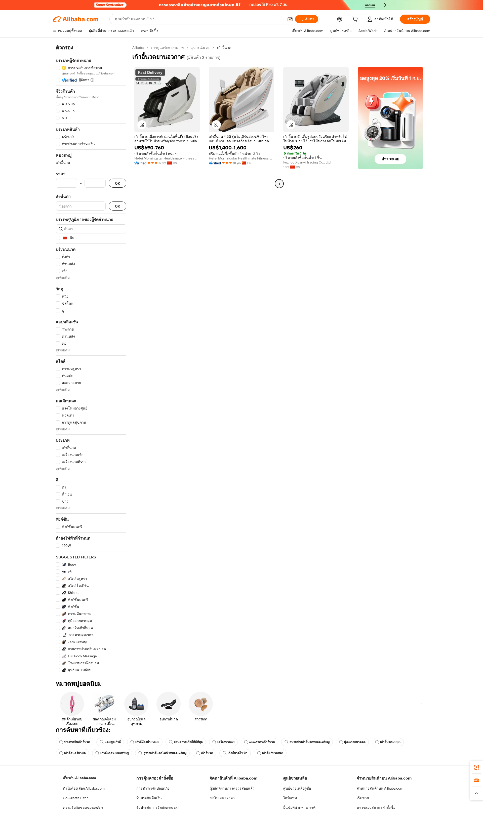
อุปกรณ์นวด (200, 48)
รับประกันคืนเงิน (149, 798)
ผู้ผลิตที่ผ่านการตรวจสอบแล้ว (232, 788)
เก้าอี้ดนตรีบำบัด (75, 753)
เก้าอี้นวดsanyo (390, 742)
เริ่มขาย (363, 798)
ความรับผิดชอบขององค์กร (83, 807)
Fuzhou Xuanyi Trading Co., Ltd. (307, 162)
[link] (476, 767)
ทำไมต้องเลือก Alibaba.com (84, 788)
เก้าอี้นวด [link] (224, 48)
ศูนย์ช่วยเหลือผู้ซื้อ (297, 788)
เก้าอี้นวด (207, 753)
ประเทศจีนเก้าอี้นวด (77, 742)
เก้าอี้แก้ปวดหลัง (272, 753)
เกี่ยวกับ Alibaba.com (79, 778)
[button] (290, 19)
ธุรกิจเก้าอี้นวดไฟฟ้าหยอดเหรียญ (164, 753)
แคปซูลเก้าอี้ (113, 742)
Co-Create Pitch (76, 798)
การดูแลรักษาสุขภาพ (167, 48)
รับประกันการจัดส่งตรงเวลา (157, 807)
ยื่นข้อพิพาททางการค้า (300, 807)
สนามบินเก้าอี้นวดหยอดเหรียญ (310, 742)
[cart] (356, 20)
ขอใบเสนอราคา (222, 798)
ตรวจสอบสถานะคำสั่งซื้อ (376, 807)
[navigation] (91, 359)
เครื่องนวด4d (225, 742)
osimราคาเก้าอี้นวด (262, 742)
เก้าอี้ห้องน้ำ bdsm (147, 742)
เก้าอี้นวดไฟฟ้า (238, 753)
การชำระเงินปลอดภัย (153, 788)
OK (117, 183)
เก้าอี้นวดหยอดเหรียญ (114, 753)
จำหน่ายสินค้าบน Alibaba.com (380, 788)
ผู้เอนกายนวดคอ (355, 742)
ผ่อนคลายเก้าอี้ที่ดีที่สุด (188, 742)
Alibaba (138, 48)
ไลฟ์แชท (290, 798)
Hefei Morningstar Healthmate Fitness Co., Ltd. (167, 158)
